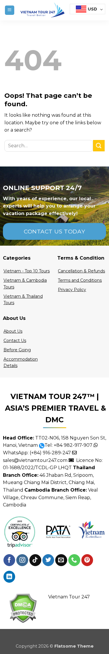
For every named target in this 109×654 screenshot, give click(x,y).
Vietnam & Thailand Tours (23, 299)
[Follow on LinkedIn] (9, 577)
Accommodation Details (20, 362)
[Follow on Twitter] (48, 560)
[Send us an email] (61, 560)
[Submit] (99, 145)
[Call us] (74, 560)
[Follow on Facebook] (9, 560)
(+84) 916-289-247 (50, 453)
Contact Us (14, 340)
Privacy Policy (72, 289)
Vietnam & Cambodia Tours (25, 283)
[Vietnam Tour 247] (42, 10)
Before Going (17, 349)
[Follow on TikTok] (35, 560)
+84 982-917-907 (73, 445)
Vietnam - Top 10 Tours (26, 271)
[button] (9, 10)
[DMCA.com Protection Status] (23, 608)
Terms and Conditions (80, 280)
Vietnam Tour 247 (69, 597)
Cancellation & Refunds (81, 271)
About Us (12, 331)
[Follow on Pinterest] (87, 560)
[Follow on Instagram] (22, 560)
